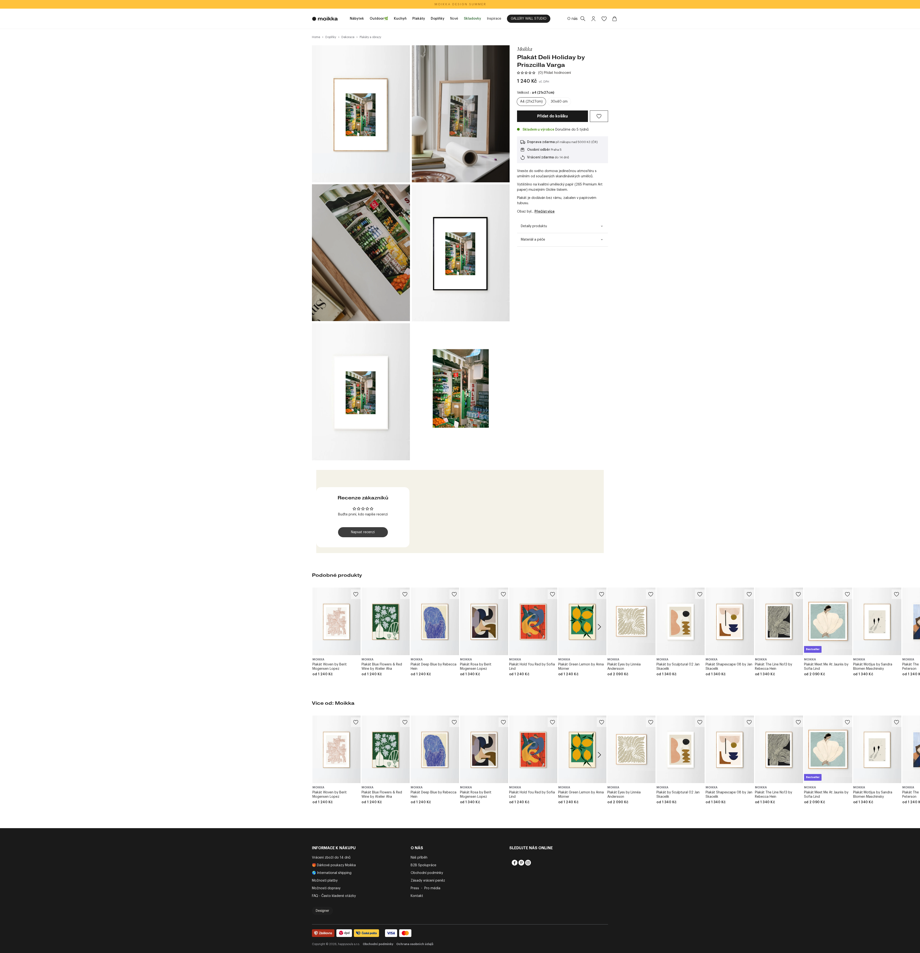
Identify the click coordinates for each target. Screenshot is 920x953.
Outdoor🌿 (379, 18)
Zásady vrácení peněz (428, 880)
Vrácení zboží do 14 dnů (331, 857)
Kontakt (417, 896)
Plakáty (418, 18)
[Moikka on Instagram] (527, 863)
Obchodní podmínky (427, 873)
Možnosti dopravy (326, 888)
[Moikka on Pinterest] (520, 863)
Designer (322, 911)
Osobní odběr (538, 149)
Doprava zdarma (541, 142)
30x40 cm (559, 101)
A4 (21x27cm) (531, 101)
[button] (526, 73)
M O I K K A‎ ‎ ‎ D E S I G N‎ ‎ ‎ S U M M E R (460, 4)
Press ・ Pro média (425, 888)
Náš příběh (419, 857)
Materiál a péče (533, 239)
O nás (572, 19)
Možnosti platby (325, 880)
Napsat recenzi (363, 532)
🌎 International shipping (331, 873)
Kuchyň (400, 18)
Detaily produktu (534, 226)
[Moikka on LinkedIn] (534, 863)
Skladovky (472, 18)
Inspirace (494, 18)
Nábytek (357, 18)
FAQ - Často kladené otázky (334, 896)
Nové (454, 18)
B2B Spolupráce (423, 865)
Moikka (524, 48)
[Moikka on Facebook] (514, 863)
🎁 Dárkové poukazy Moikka (334, 865)
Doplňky (437, 18)
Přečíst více (545, 211)
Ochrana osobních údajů (414, 944)
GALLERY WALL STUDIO (528, 18)
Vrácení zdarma (540, 157)
